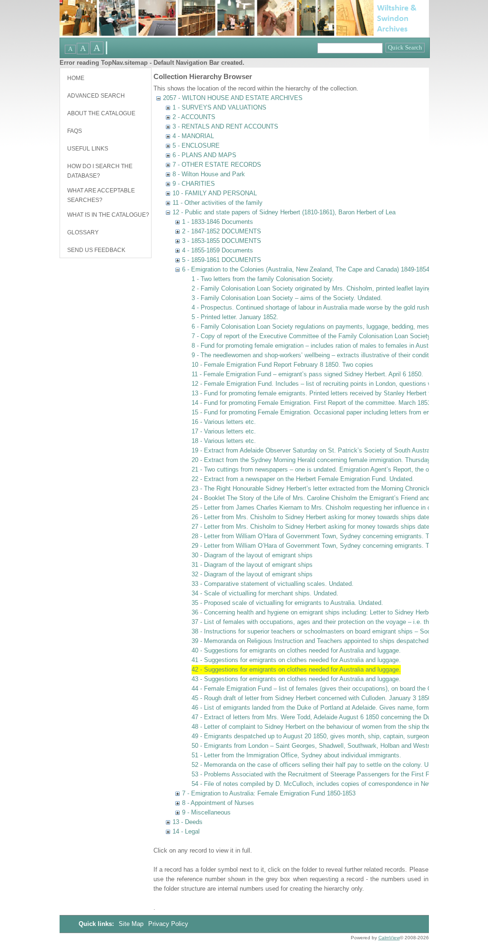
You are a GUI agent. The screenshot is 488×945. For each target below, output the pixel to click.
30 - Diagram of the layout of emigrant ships (252, 555)
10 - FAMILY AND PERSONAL (215, 193)
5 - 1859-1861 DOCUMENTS (221, 259)
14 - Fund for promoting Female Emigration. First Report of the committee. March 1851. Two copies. (330, 402)
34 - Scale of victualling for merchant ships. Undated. (265, 593)
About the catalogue (101, 113)
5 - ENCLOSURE (196, 145)
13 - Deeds (188, 821)
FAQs (74, 131)
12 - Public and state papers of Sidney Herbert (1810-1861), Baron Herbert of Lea (284, 212)
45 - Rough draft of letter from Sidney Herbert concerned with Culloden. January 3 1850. (312, 698)
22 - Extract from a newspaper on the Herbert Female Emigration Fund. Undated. (303, 479)
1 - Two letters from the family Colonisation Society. (263, 278)
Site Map (132, 923)
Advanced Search (96, 95)
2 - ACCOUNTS (194, 117)
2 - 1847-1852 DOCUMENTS (221, 231)
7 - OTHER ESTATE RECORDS (217, 164)
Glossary (83, 232)
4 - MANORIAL (193, 136)
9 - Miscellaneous (206, 812)
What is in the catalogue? (108, 214)
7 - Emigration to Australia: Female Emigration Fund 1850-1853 (269, 793)
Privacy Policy (168, 923)
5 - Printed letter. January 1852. (235, 317)
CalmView (389, 937)
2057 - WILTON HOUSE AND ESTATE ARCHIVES (233, 97)
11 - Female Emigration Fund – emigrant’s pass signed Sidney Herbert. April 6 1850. (307, 374)
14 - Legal (186, 831)
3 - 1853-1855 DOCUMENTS (221, 240)
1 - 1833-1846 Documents (217, 221)
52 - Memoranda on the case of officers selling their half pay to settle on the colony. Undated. (320, 764)
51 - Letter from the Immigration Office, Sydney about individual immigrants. (296, 755)
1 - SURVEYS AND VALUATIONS (219, 107)
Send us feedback (96, 250)
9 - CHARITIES (194, 183)
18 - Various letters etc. (224, 440)
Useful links (87, 148)
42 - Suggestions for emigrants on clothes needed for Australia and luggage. (296, 669)
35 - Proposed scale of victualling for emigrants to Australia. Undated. (287, 602)
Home (75, 78)
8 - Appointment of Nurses (218, 802)
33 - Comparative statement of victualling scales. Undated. (273, 583)
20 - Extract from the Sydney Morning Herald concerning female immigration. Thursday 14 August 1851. (335, 459)
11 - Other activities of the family (218, 202)
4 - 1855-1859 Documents (217, 250)
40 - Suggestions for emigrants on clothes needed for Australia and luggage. (296, 650)
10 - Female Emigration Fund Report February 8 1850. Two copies (282, 364)
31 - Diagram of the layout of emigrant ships (252, 564)
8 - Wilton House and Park (209, 174)
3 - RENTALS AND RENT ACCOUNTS (225, 126)
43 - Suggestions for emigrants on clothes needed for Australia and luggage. (296, 679)
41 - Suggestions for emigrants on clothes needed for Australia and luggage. (296, 660)
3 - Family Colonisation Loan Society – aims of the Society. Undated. (287, 298)
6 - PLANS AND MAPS (204, 155)
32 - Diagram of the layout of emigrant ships (252, 574)
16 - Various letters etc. (224, 421)
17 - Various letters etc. (224, 431)
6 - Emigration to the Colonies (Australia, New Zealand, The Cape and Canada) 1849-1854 (305, 269)
